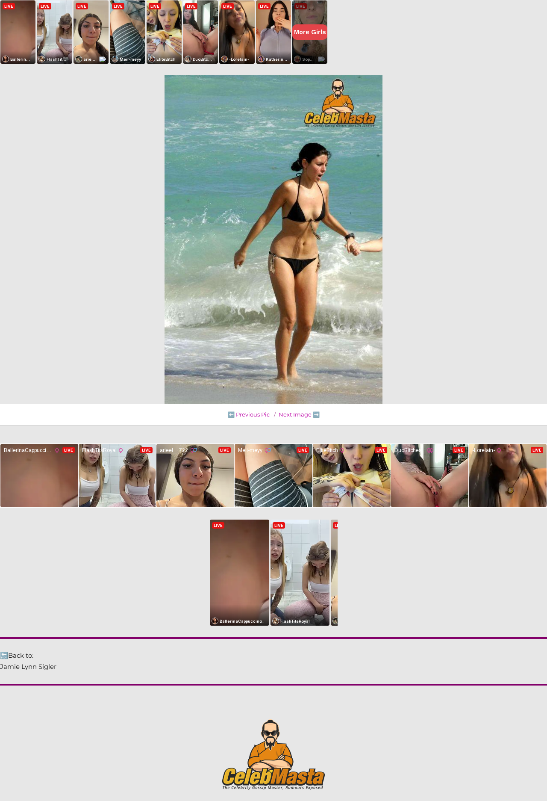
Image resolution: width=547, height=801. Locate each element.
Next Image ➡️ (299, 414)
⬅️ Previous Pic (249, 414)
